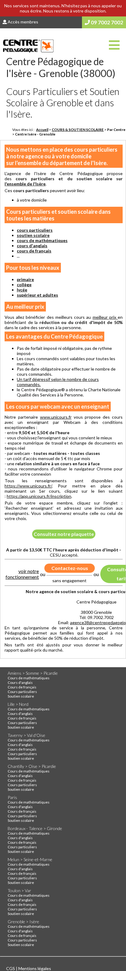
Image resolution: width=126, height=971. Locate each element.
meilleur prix (105, 317)
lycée (22, 289)
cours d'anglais (32, 245)
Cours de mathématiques (29, 678)
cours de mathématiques (42, 240)
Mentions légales (34, 968)
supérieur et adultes (37, 294)
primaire (25, 279)
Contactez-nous (69, 568)
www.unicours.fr (56, 417)
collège (24, 284)
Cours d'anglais (20, 682)
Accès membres (22, 21)
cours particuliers (35, 230)
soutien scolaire (33, 235)
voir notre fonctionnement (22, 574)
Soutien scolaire (21, 696)
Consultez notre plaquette (64, 534)
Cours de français (22, 687)
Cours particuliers (22, 691)
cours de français (34, 250)
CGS (11, 968)
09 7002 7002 (106, 22)
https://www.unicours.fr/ (28, 485)
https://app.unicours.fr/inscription (39, 496)
